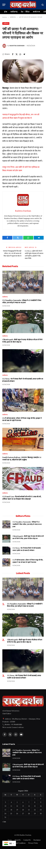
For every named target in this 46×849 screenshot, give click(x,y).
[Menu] (3, 4)
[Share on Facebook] (13, 54)
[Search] (42, 4)
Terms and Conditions (18, 843)
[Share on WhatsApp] (20, 54)
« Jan (4, 821)
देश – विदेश (25, 12)
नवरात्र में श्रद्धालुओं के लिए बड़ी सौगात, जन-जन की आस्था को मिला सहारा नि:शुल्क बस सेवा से (12, 253)
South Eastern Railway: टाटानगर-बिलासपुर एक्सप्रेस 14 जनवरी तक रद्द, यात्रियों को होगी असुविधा (21, 458)
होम (5, 12)
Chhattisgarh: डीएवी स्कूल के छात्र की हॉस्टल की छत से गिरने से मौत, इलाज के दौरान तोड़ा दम (28, 537)
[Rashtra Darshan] (23, 5)
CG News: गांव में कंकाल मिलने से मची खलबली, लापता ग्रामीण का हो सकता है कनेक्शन (27, 549)
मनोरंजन (36, 12)
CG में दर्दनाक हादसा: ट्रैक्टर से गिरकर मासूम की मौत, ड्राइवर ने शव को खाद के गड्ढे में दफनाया (28, 561)
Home (10, 840)
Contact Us (27, 840)
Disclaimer (37, 840)
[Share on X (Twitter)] (16, 54)
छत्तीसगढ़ (14, 12)
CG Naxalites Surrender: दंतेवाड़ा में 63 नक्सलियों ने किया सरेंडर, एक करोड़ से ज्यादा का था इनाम (21, 301)
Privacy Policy (33, 843)
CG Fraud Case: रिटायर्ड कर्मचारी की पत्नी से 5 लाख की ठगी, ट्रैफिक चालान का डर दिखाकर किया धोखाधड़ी (21, 497)
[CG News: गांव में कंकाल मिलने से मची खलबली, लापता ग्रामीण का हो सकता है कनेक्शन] (23, 360)
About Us (18, 840)
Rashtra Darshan (17, 46)
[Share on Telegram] (24, 54)
